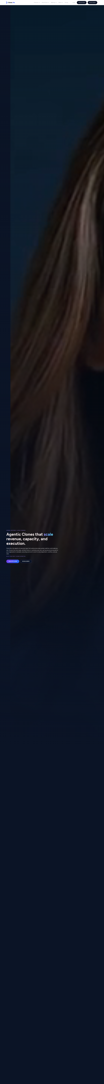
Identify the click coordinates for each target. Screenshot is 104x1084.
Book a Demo (25, 561)
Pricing (66, 2)
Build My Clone (13, 561)
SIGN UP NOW (82, 2)
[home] (11, 3)
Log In (74, 2)
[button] (37, 2)
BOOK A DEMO (92, 2)
